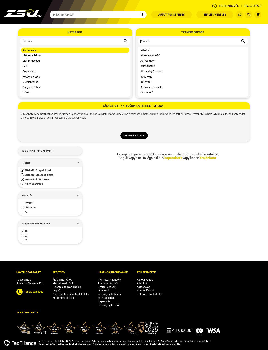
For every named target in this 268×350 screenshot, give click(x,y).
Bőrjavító (145, 81)
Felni (25, 66)
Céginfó (57, 290)
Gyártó (28, 203)
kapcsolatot (173, 158)
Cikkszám (30, 207)
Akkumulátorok (145, 290)
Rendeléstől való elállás (29, 283)
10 (26, 231)
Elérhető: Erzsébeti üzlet (39, 174)
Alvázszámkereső (108, 283)
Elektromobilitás (32, 55)
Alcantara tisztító (150, 55)
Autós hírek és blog (63, 297)
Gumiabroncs (30, 81)
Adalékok (142, 283)
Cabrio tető (146, 92)
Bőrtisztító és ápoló (151, 87)
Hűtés (26, 92)
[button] (50, 151)
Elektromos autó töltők (150, 294)
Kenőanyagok (145, 279)
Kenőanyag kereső (108, 305)
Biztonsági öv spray (151, 71)
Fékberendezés (31, 76)
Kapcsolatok (23, 279)
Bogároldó (146, 76)
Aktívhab (145, 50)
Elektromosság (31, 60)
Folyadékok (29, 71)
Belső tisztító (147, 66)
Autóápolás (29, 50)
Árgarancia (104, 301)
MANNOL (159, 105)
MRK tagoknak (106, 297)
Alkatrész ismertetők (109, 279)
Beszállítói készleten (37, 179)
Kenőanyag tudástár (109, 294)
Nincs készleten (34, 184)
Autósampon (147, 60)
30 (26, 240)
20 (26, 235)
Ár (26, 212)
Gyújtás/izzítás (31, 87)
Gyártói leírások (106, 286)
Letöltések (103, 290)
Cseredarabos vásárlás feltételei (71, 294)
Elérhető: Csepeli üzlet (38, 170)
